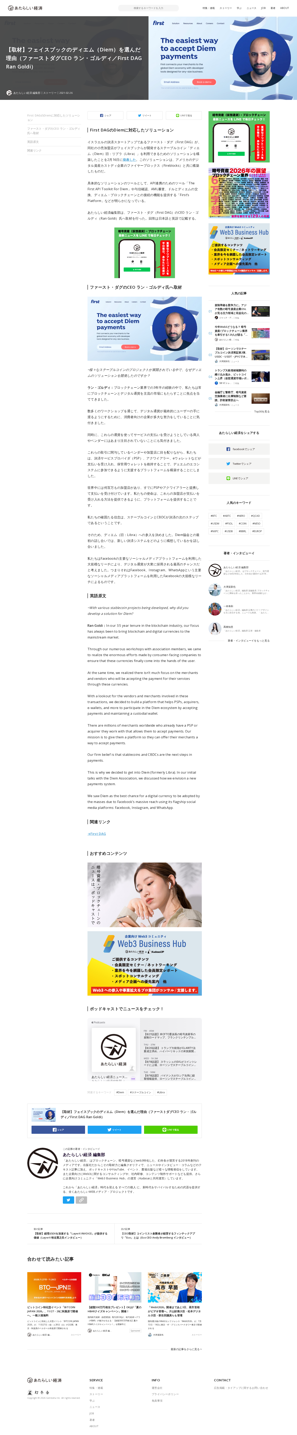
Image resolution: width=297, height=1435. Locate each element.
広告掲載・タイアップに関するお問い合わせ (241, 1388)
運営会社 (157, 1388)
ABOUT (284, 8)
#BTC (214, 516)
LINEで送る (186, 115)
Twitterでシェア (242, 464)
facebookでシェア (244, 449)
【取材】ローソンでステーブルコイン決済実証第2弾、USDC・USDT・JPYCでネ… (231, 352)
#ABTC (227, 516)
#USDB (229, 531)
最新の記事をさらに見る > (186, 1349)
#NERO (241, 516)
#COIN (242, 523)
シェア (107, 115)
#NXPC (215, 531)
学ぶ (239, 8)
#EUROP (257, 531)
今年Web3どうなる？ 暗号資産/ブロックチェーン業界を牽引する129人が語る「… (231, 330)
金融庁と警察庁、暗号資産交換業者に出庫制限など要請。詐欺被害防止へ (230, 396)
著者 (273, 8)
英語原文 (33, 142)
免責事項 (157, 1400)
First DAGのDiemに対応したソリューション (53, 117)
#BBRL (242, 531)
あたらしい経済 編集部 (84, 1155)
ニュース (252, 8)
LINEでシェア (240, 478)
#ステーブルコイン (140, 1092)
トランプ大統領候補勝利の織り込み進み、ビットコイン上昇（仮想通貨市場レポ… (232, 374)
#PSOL (229, 523)
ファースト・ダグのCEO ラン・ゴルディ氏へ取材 (53, 131)
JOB (263, 8)
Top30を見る (262, 411)
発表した (129, 159)
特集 (237, 318)
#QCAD (255, 516)
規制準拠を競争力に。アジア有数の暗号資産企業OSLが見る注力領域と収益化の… (232, 309)
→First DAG (96, 834)
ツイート (147, 115)
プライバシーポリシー (165, 1394)
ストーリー (226, 8)
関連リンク (34, 150)
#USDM (215, 523)
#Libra (161, 1092)
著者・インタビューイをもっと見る (249, 640)
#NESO (256, 523)
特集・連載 (209, 8)
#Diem (120, 1092)
